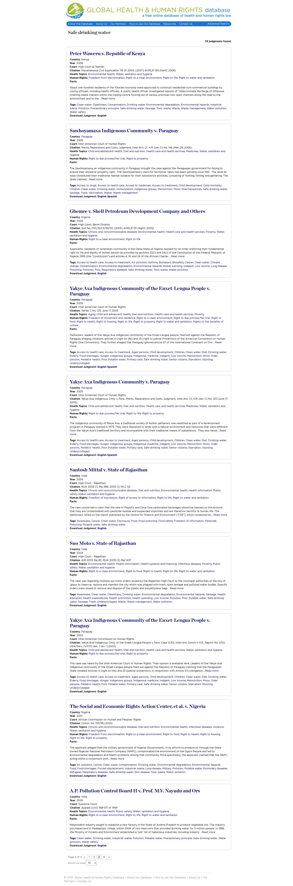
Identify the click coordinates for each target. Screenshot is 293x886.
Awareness (83, 521)
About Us (101, 23)
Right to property (137, 158)
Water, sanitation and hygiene (134, 74)
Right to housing (106, 321)
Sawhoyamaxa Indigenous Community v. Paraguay (124, 130)
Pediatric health (90, 359)
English (102, 115)
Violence (218, 727)
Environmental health (101, 74)
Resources (169, 23)
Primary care (135, 359)
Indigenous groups (145, 189)
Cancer (189, 262)
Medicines (192, 151)
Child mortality (212, 185)
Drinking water (136, 104)
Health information (200, 490)
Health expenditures (95, 598)
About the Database (80, 23)
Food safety (165, 521)
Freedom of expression (103, 497)
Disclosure (123, 521)
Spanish (112, 196)
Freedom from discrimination (107, 77)
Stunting (207, 359)
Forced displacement (111, 768)
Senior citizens (178, 359)
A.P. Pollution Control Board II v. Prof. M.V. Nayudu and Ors (135, 790)
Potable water (117, 359)
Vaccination (96, 192)
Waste (176, 108)
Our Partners (118, 23)
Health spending (142, 598)
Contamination (117, 104)
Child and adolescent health (105, 151)
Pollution (83, 108)
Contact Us (185, 23)
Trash (84, 192)
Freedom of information (189, 521)
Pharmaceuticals (192, 189)
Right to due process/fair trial (107, 158)
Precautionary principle (104, 108)
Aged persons (140, 352)
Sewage (150, 108)
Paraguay (86, 136)
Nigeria (85, 217)
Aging (91, 314)
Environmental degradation (163, 104)
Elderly (74, 355)
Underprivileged (79, 363)
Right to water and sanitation (197, 77)
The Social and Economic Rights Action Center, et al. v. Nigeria (137, 706)
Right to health (86, 321)
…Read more (107, 98)
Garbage (211, 594)
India (84, 475)
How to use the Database (144, 23)
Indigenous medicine (145, 355)
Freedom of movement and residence (112, 318)
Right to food (134, 571)
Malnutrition (165, 189)
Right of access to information (137, 497)
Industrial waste (134, 768)
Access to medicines (138, 185)
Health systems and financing (159, 563)
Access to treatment (164, 185)
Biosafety (178, 262)
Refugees (75, 772)
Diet (204, 352)
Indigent (189, 266)
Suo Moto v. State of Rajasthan (103, 543)
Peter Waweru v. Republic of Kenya (107, 53)
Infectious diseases (189, 563)
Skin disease (142, 772)
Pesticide (210, 521)
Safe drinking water (89, 32)
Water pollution (216, 108)
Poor (97, 269)
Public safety (124, 811)
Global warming (172, 266)
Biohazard (165, 262)
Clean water (84, 104)
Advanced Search (218, 23)
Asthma (153, 262)
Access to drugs (86, 185)
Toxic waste (163, 108)
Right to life (170, 77)
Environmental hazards (195, 104)
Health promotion (120, 598)
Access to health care (111, 185)
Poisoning (75, 269)
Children (75, 189)
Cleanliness (100, 104)
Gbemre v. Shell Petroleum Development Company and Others (137, 211)
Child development (190, 185)
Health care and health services (165, 151)
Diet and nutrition (134, 151)
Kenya (85, 59)
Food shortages (89, 355)
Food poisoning (147, 521)
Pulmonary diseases (215, 768)
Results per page (76, 863)
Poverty (210, 231)
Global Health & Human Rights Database (99, 877)
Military (166, 768)
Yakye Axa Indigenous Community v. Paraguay (120, 381)
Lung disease (219, 266)
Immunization (124, 189)
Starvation (194, 359)
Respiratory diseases (114, 269)
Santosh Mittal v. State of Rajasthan (108, 469)
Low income (202, 266)
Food (134, 521)
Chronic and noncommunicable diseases (112, 231)
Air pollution (139, 262)
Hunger (104, 355)
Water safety (78, 112)
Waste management (193, 108)
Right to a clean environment (144, 77)
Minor (177, 189)
